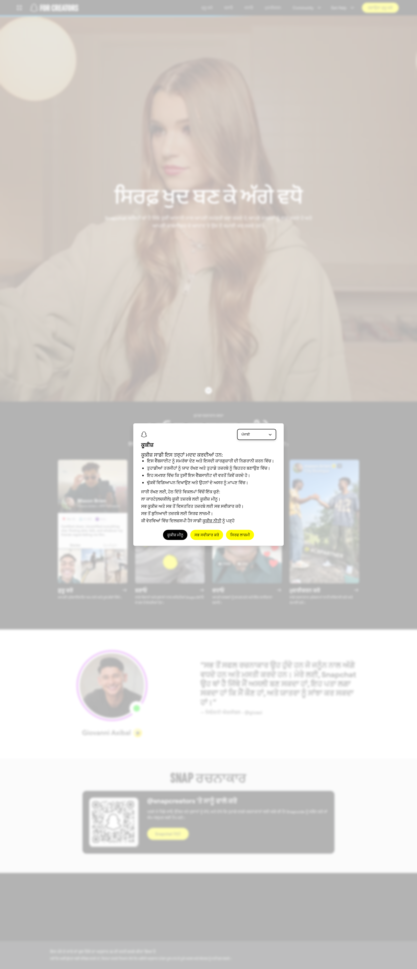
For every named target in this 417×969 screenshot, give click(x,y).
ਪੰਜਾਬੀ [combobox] (245, 434)
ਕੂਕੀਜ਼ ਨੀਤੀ (211, 520)
